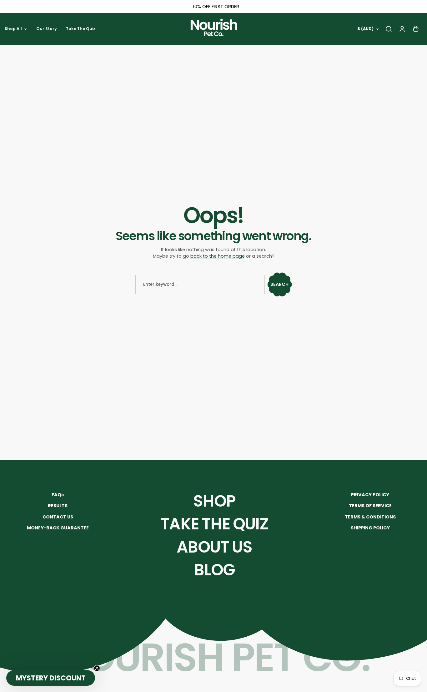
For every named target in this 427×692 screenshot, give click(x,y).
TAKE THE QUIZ (214, 524)
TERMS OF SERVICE (370, 506)
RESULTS (58, 506)
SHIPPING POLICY (370, 528)
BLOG (214, 569)
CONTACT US (58, 517)
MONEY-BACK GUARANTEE (58, 528)
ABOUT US (214, 547)
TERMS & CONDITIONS (370, 517)
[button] (50, 678)
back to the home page (217, 256)
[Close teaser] (97, 668)
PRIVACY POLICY (370, 495)
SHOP (214, 501)
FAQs (58, 495)
